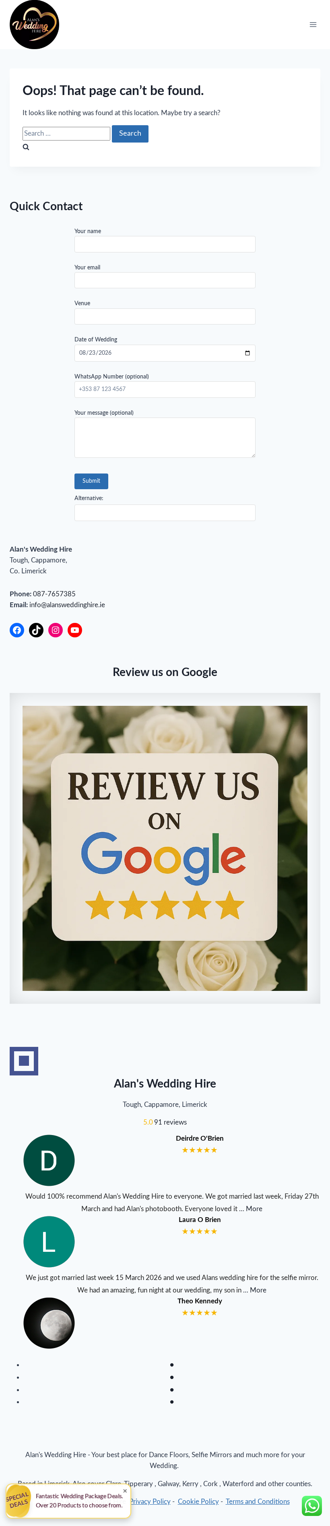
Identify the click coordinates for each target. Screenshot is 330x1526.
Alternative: (88, 498)
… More (250, 1208)
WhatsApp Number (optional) (111, 377)
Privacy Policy (150, 1501)
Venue (82, 303)
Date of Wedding (95, 340)
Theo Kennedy (199, 1301)
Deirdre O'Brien (200, 1138)
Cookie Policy (198, 1501)
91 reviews (170, 1122)
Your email (87, 268)
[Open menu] (312, 25)
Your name (87, 231)
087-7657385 (54, 594)
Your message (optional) (104, 413)
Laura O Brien (200, 1219)
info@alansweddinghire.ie (67, 605)
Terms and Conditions (258, 1501)
